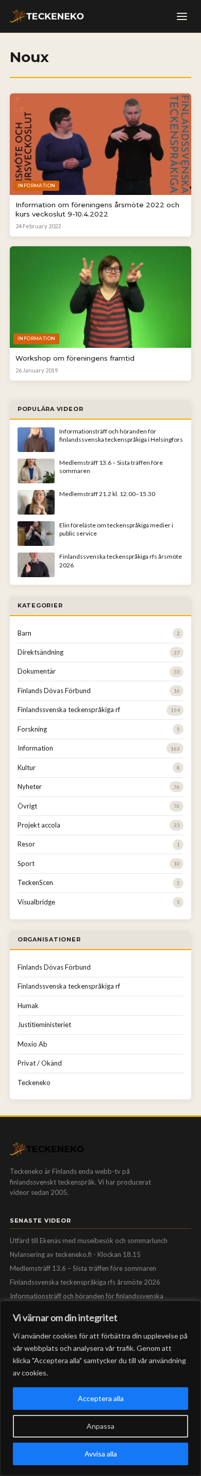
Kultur (27, 767)
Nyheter (30, 786)
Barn (24, 633)
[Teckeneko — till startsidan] (47, 16)
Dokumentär (37, 671)
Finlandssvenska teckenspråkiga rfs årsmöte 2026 (85, 1282)
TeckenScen (35, 882)
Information (35, 748)
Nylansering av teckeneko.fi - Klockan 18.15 (75, 1254)
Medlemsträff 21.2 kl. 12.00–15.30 (107, 494)
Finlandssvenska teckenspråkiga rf (69, 709)
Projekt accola (39, 825)
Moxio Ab (32, 1044)
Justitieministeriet (44, 1024)
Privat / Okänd (40, 1063)
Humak (28, 1005)
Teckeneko (34, 1082)
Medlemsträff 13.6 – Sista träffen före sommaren (83, 1268)
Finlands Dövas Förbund (54, 690)
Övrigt (27, 806)
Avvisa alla (101, 1453)
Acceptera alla (101, 1398)
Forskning (32, 729)
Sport (26, 863)
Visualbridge (36, 902)
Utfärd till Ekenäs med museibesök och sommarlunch (88, 1240)
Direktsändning (40, 652)
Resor (26, 844)
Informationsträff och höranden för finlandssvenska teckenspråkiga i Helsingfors (121, 435)
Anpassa (100, 1426)
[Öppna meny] (182, 16)
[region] (100, 1388)
